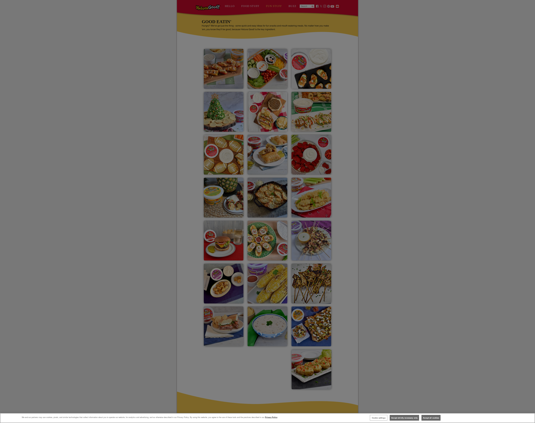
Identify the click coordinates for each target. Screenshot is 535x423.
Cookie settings (379, 417)
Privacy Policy (271, 417)
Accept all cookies (431, 417)
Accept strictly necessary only (404, 417)
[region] (267, 418)
